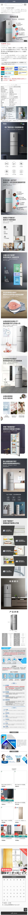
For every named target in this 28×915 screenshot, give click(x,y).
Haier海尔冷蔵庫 (10, 8)
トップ (2, 8)
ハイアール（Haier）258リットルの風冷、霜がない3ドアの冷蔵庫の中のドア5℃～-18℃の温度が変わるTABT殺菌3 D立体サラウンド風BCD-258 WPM (14, 11)
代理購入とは (6, 76)
